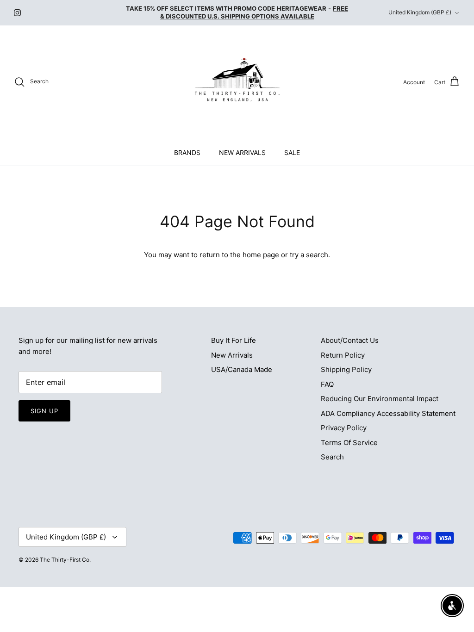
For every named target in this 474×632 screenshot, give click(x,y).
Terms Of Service (349, 442)
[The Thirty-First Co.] (237, 82)
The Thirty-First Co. (65, 559)
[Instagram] (17, 12)
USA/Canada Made (241, 369)
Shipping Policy (346, 369)
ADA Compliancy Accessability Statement (388, 413)
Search (332, 456)
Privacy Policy (344, 427)
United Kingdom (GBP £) (419, 12)
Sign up (44, 411)
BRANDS (187, 152)
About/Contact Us (350, 340)
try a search (309, 254)
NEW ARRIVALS (242, 152)
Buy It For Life (233, 340)
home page (261, 254)
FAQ (327, 384)
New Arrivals (232, 355)
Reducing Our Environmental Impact (379, 398)
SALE (292, 152)
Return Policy (343, 355)
